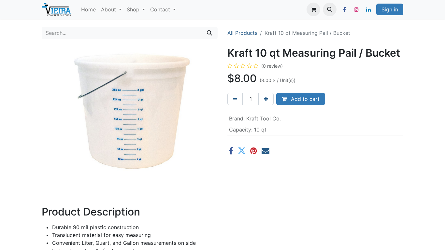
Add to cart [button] (304, 99)
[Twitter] (242, 151)
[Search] (209, 33)
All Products (242, 33)
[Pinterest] (253, 151)
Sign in (389, 9)
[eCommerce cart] (313, 9)
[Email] (265, 151)
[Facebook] (344, 9)
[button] (330, 9)
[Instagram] (356, 9)
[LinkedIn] (368, 9)
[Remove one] (235, 99)
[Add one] (266, 99)
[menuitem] (88, 9)
